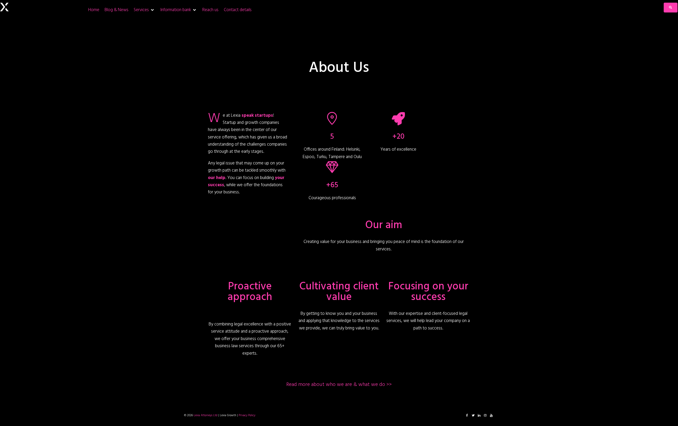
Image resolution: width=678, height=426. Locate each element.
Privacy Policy (247, 415)
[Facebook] (467, 415)
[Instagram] (485, 415)
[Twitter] (473, 415)
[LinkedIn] (479, 415)
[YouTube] (491, 415)
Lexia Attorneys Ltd (205, 415)
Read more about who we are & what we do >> (339, 384)
